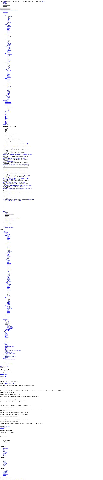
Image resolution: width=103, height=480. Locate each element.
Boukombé (9, 306)
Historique (6, 320)
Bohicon (8, 275)
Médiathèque (5, 6)
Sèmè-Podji (4, 464)
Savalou (8, 287)
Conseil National (10, 327)
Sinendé (8, 295)
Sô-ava (8, 240)
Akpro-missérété (9, 251)
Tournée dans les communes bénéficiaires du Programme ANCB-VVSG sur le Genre (17, 185)
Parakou (8, 293)
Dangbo (8, 244)
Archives (4, 4)
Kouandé (8, 312)
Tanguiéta (8, 311)
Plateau (6, 253)
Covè (8, 276)
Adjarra (8, 246)
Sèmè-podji (9, 247)
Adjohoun (8, 249)
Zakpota (8, 278)
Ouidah (8, 239)
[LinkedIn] (9, 434)
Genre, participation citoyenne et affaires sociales (13, 350)
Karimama (8, 301)
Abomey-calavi (9, 236)
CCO (6, 332)
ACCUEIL (4, 231)
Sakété (8, 255)
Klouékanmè (9, 269)
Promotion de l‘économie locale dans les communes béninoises (13, 151)
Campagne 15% (7, 355)
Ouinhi (8, 280)
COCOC (6, 334)
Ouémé (6, 243)
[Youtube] (7, 434)
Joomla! (1, 478)
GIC (5, 336)
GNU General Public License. (20, 478)
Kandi (8, 300)
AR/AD (4, 331)
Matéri (8, 310)
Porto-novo (9, 245)
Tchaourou (9, 296)
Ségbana (8, 303)
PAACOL (6, 351)
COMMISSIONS (6, 342)
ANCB (6, 341)
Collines (6, 282)
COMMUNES (5, 232)
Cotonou (8, 234)
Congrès (8, 325)
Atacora (6, 305)
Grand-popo (9, 263)
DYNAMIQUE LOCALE (9, 346)
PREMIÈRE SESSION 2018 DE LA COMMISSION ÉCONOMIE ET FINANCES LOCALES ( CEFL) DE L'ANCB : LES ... (17, 192)
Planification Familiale (8, 352)
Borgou (6, 289)
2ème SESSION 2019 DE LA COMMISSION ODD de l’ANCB (14, 182)
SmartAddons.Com (8, 477)
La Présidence (5, 471)
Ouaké (8, 317)
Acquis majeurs (7, 329)
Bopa (8, 261)
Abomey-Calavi (3, 374)
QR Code (4, 475)
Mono (6, 259)
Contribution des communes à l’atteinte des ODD (11, 148)
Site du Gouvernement (6, 470)
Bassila (8, 318)
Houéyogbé (9, 264)
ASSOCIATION (5, 319)
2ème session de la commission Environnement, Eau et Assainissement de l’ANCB (17, 172)
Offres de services (8, 330)
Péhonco (8, 313)
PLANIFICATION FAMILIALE (10, 353)
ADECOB (6, 335)
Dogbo (8, 268)
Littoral (6, 233)
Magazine (4, 358)
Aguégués (8, 250)
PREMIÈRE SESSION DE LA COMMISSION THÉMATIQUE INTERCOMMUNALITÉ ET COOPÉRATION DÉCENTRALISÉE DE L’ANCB (18, 200)
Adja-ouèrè (9, 256)
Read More (2, 428)
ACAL (6, 333)
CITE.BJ (6, 344)
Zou (5, 272)
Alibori (6, 297)
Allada (8, 237)
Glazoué (8, 285)
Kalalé (8, 292)
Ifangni (8, 258)
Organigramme (7, 323)
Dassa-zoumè (9, 284)
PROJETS (4, 343)
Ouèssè (8, 286)
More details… (44, 1)
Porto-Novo (5, 463)
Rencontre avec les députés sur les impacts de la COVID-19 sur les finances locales (17, 145)
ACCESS (6, 348)
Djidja (8, 277)
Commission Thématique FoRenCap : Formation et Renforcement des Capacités (16, 143)
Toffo (3, 466)
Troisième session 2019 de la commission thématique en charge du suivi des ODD (16, 175)
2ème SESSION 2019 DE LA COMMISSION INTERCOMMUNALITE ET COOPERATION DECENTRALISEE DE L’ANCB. (16, 179)
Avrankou (8, 252)
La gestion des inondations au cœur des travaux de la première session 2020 (15, 167)
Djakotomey (9, 267)
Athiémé (8, 260)
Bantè (8, 283)
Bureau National (9, 326)
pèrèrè (8, 294)
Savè (8, 288)
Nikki (8, 291)
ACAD (6, 338)
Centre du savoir (5, 474)
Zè (7, 242)
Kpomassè (8, 238)
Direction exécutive (10, 328)
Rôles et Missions (8, 321)
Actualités (6, 357)
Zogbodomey (9, 281)
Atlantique (6, 235)
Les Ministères (5, 472)
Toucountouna (9, 308)
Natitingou (8, 307)
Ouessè (4, 449)
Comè (8, 262)
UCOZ (6, 340)
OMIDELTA (7, 347)
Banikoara (8, 298)
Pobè (8, 254)
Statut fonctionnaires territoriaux (10, 356)
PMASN (6, 345)
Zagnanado (9, 279)
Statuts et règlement (8, 322)
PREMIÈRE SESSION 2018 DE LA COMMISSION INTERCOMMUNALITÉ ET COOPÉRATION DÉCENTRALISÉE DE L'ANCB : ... (17, 189)
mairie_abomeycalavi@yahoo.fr (8, 383)
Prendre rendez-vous (6, 5)
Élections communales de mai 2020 (9, 161)
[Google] (5, 434)
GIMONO (6, 337)
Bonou (8, 248)
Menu (2, 229)
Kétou (8, 257)
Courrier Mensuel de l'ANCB (10, 359)
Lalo (7, 270)
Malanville (8, 302)
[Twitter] (3, 434)
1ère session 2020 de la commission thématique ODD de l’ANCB (14, 158)
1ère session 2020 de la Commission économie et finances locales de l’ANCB (16, 164)
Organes (6, 324)
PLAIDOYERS (5, 354)
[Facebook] (1, 434)
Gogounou (9, 299)
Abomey (8, 274)
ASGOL (6, 349)
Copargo (8, 315)
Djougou (8, 316)
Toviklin (8, 271)
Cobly (8, 309)
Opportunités (5, 3)
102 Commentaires (3, 427)
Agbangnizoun (9, 273)
